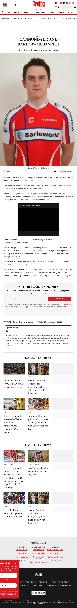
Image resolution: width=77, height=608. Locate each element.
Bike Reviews (55, 553)
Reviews (26, 12)
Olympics (21, 560)
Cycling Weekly (27, 50)
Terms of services (29, 304)
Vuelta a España (22, 557)
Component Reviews (55, 557)
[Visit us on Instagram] (61, 3)
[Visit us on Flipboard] (73, 3)
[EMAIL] (7, 331)
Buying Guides (39, 12)
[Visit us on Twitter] (64, 3)
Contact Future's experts (26, 582)
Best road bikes (38, 550)
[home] (3, 12)
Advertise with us (26, 585)
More (70, 12)
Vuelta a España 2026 (48, 18)
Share (8, 171)
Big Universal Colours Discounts (24, 18)
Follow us (59, 171)
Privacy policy (63, 582)
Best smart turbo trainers (38, 557)
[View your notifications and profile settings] (15, 5)
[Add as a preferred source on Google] (38, 593)
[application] (39, 219)
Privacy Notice (63, 304)
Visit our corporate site (64, 601)
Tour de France (21, 550)
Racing (16, 12)
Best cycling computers (38, 562)
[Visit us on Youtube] (70, 3)
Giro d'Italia (22, 553)
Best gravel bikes (38, 553)
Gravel (61, 12)
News (8, 12)
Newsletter (70, 171)
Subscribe (66, 7)
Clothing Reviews (55, 560)
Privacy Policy (10, 593)
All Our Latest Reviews (55, 550)
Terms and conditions (47, 582)
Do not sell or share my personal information (53, 585)
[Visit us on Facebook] (67, 3)
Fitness (52, 12)
